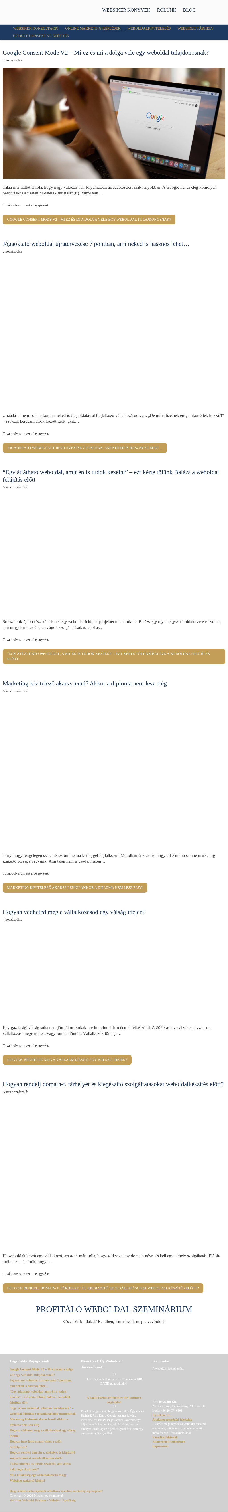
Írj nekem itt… (162, 1415)
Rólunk (166, 10)
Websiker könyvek (126, 10)
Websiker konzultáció (36, 28)
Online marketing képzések (93, 28)
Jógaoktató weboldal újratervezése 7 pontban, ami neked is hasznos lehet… (96, 243)
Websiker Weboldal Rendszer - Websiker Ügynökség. (43, 1500)
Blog (189, 10)
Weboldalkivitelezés (149, 28)
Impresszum (160, 1446)
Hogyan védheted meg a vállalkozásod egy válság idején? (74, 911)
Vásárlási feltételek (165, 1437)
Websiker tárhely (195, 28)
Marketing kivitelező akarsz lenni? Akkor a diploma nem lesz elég (85, 683)
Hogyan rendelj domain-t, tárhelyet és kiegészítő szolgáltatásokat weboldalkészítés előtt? (113, 1084)
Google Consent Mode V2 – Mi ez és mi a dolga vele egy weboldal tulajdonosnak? (106, 52)
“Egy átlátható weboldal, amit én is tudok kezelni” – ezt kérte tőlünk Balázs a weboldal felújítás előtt (108, 656)
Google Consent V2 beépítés (41, 36)
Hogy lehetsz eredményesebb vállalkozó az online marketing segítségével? (56, 1491)
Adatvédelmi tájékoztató (168, 1441)
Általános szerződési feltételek (172, 1419)
